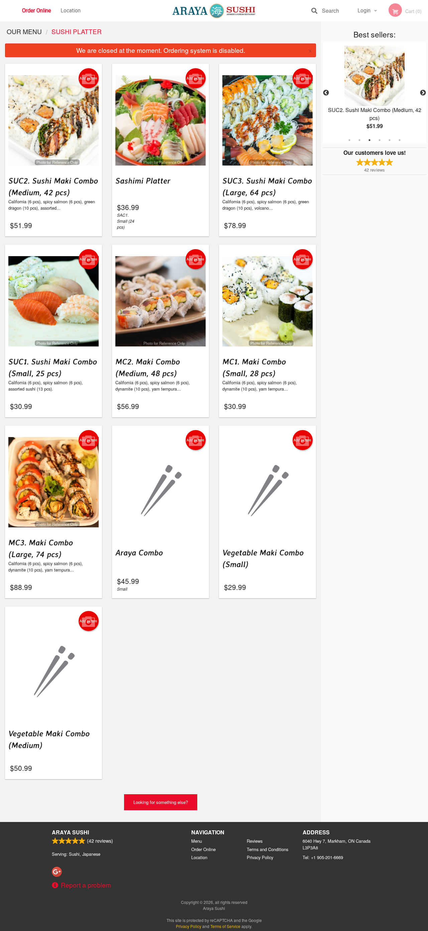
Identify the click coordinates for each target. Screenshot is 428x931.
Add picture (88, 78)
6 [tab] (399, 140)
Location (71, 10)
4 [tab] (379, 140)
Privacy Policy (260, 857)
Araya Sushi (70, 832)
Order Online (36, 10)
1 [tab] (349, 140)
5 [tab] (389, 140)
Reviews (254, 841)
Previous (326, 93)
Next (423, 93)
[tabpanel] (374, 93)
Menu (196, 841)
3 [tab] (369, 140)
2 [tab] (359, 140)
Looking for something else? (160, 802)
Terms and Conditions (267, 849)
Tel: (323, 857)
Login (363, 10)
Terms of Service (225, 926)
